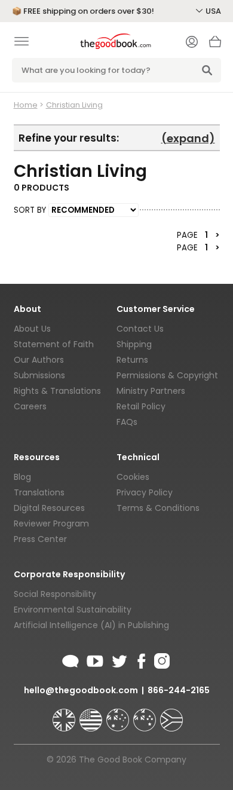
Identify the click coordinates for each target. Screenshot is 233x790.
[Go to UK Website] (65, 715)
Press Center (40, 539)
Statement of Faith (54, 344)
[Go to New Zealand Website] (145, 715)
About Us (32, 329)
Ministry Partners (150, 391)
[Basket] (215, 45)
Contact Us (140, 329)
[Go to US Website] (92, 715)
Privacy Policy (144, 492)
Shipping (134, 344)
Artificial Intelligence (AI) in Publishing (91, 625)
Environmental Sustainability (72, 610)
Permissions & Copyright (167, 375)
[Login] (192, 43)
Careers (30, 406)
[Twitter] (118, 659)
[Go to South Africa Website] (171, 715)
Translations (39, 492)
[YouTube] (95, 659)
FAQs (126, 422)
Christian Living (74, 105)
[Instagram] (160, 659)
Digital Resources (49, 508)
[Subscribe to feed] (70, 659)
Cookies (132, 477)
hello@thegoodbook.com (81, 690)
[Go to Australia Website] (118, 715)
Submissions (39, 375)
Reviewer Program (51, 523)
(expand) (188, 138)
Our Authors (39, 360)
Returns (132, 360)
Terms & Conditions (158, 508)
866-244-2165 (179, 690)
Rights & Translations (57, 391)
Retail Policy (140, 406)
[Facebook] (140, 659)
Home (26, 105)
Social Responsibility (55, 594)
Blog (22, 477)
